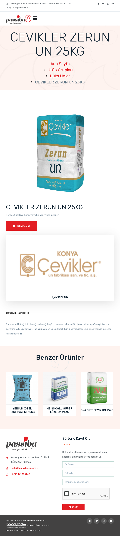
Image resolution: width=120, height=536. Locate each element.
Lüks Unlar (60, 76)
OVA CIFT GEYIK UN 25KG (97, 410)
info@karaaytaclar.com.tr (25, 468)
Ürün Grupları (60, 69)
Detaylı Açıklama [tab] (17, 312)
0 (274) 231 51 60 (21, 474)
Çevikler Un (60, 297)
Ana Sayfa (60, 63)
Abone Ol (73, 507)
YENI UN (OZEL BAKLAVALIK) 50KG (22, 410)
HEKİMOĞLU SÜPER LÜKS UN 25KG (59, 410)
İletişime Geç (23, 226)
